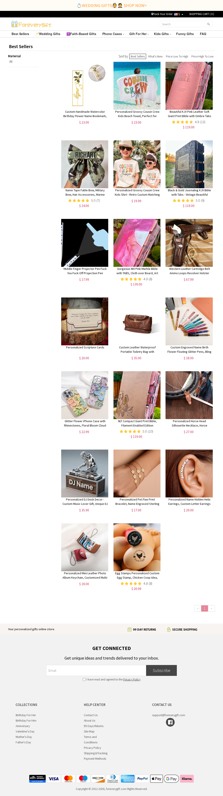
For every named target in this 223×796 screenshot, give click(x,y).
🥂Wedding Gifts (48, 34)
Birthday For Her (26, 715)
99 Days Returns (93, 726)
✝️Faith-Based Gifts (81, 34)
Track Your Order (162, 14)
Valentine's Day (25, 731)
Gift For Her (138, 34)
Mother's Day (24, 737)
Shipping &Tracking (95, 753)
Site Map (89, 731)
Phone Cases (112, 34)
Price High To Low (202, 56)
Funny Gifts (185, 34)
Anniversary (23, 726)
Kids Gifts (162, 34)
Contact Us (91, 715)
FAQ (203, 34)
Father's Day (23, 742)
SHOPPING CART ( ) (201, 14)
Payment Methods (95, 759)
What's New (155, 56)
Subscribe (161, 670)
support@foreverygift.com (168, 715)
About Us (89, 720)
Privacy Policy (131, 679)
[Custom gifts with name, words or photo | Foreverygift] (31, 23)
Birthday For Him (26, 720)
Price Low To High (177, 56)
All (10, 61)
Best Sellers (21, 34)
